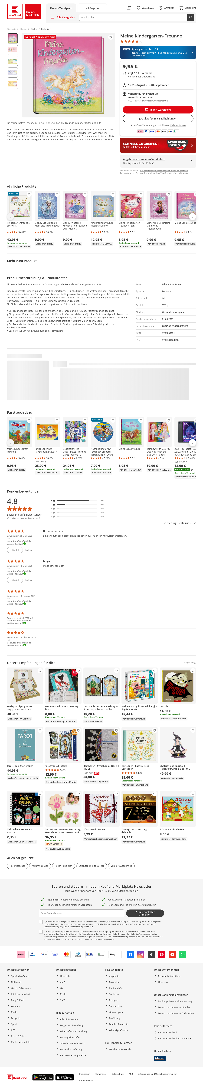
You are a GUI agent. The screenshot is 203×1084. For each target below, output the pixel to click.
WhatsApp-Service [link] (118, 1030)
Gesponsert (188, 663)
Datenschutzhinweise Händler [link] (174, 1007)
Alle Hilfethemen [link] (69, 1019)
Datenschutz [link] (118, 1073)
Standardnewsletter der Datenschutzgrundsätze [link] (73, 924)
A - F (62, 982)
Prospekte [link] (114, 982)
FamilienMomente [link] (118, 1024)
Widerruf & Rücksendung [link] (73, 1031)
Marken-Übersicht (20, 1042)
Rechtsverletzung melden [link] (73, 1055)
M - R (63, 994)
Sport (14, 1024)
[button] (77, 500)
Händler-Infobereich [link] (120, 1049)
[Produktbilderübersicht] (12, 75)
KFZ (13, 1030)
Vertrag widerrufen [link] (70, 1037)
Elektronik (16, 982)
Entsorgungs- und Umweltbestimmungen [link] (157, 1073)
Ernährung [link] (115, 1018)
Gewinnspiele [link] (116, 1012)
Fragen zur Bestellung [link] (71, 1025)
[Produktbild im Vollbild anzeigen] (68, 75)
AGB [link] (131, 1073)
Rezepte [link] (113, 1000)
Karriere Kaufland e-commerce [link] (174, 1038)
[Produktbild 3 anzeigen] (13, 61)
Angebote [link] (114, 976)
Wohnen (15, 1006)
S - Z (62, 1000)
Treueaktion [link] (115, 1006)
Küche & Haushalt (20, 994)
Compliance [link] (100, 1073)
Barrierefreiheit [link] (86, 1080)
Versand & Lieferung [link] (71, 1049)
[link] (92, 7)
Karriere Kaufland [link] (167, 1032)
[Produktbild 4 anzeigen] (13, 72)
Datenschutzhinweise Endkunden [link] (176, 1013)
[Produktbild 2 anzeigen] (13, 50)
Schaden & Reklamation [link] (72, 1043)
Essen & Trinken (19, 1036)
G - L (62, 988)
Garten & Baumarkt (21, 988)
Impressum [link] (84, 1073)
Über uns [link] (163, 982)
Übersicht (65, 976)
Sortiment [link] (114, 994)
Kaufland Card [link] (116, 988)
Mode (14, 1012)
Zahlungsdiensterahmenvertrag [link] (175, 1001)
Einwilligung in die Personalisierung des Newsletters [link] (87, 934)
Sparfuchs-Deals (20, 976)
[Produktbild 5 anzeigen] (13, 84)
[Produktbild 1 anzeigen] (13, 38)
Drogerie (15, 1018)
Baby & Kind (17, 1000)
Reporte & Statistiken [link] (169, 976)
